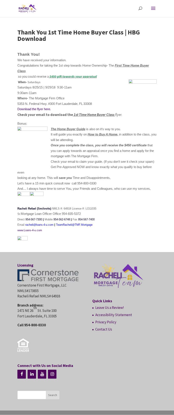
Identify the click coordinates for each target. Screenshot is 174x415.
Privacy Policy (105, 322)
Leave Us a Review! (109, 307)
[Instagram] (52, 374)
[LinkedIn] (32, 374)
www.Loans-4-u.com (29, 230)
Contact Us (103, 329)
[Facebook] (21, 374)
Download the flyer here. (34, 109)
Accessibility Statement (113, 314)
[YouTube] (42, 374)
